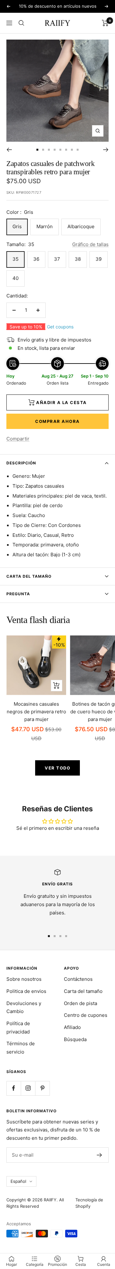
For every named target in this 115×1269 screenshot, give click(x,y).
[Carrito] (105, 23)
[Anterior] (9, 149)
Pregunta (18, 593)
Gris (17, 226)
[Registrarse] (99, 1155)
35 (15, 259)
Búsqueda (75, 1039)
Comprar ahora (57, 421)
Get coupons (60, 326)
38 (78, 259)
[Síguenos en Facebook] (13, 1088)
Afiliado (72, 1027)
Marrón (44, 226)
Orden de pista (80, 1003)
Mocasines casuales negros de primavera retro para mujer (36, 711)
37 (57, 259)
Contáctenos (78, 979)
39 (99, 259)
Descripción (21, 463)
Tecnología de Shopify (89, 1203)
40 (15, 278)
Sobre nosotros (24, 979)
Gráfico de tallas (90, 244)
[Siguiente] (106, 149)
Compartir (17, 439)
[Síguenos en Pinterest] (42, 1088)
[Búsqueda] (21, 23)
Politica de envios (26, 991)
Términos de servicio (20, 1047)
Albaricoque (81, 226)
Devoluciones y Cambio (23, 1007)
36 (36, 259)
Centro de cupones (85, 1015)
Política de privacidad (18, 1027)
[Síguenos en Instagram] (28, 1088)
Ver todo (57, 767)
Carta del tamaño (28, 576)
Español (18, 1181)
